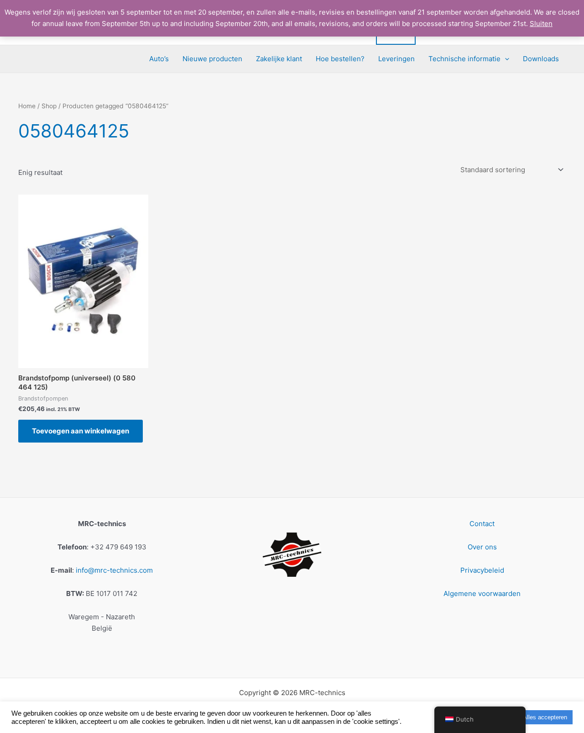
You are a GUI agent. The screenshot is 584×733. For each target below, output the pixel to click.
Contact (482, 523)
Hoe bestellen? (340, 58)
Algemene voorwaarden (482, 593)
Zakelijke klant (279, 58)
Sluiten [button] (541, 23)
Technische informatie (464, 58)
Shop (49, 106)
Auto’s (159, 58)
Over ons (482, 547)
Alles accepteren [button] (545, 717)
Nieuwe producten (212, 58)
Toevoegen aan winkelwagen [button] (80, 431)
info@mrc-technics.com (114, 570)
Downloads (541, 58)
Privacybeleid (482, 570)
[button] (505, 59)
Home (27, 106)
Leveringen (396, 58)
